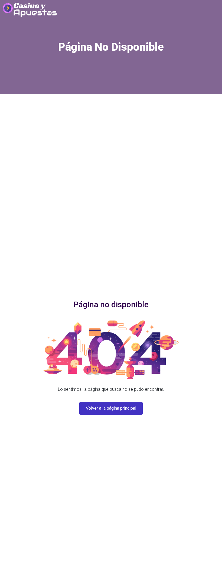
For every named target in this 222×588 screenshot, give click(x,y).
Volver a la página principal (111, 408)
